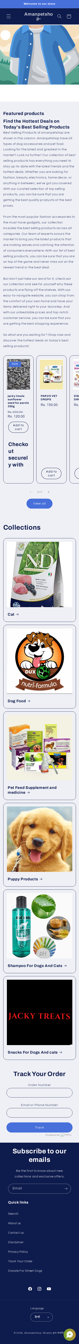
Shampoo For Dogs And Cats (35, 966)
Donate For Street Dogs (25, 1270)
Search (13, 1213)
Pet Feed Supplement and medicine (32, 790)
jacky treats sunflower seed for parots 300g (18, 401)
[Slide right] (48, 492)
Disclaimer (15, 1242)
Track (39, 1127)
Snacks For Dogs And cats (33, 1052)
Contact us (16, 1232)
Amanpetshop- (33, 1333)
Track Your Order (20, 1261)
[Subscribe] (66, 1189)
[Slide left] (30, 492)
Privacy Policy (18, 1251)
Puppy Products (23, 879)
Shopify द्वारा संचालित (54, 1333)
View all (39, 503)
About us (14, 1223)
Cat (11, 614)
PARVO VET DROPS (49, 397)
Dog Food (17, 701)
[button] (8, 16)
